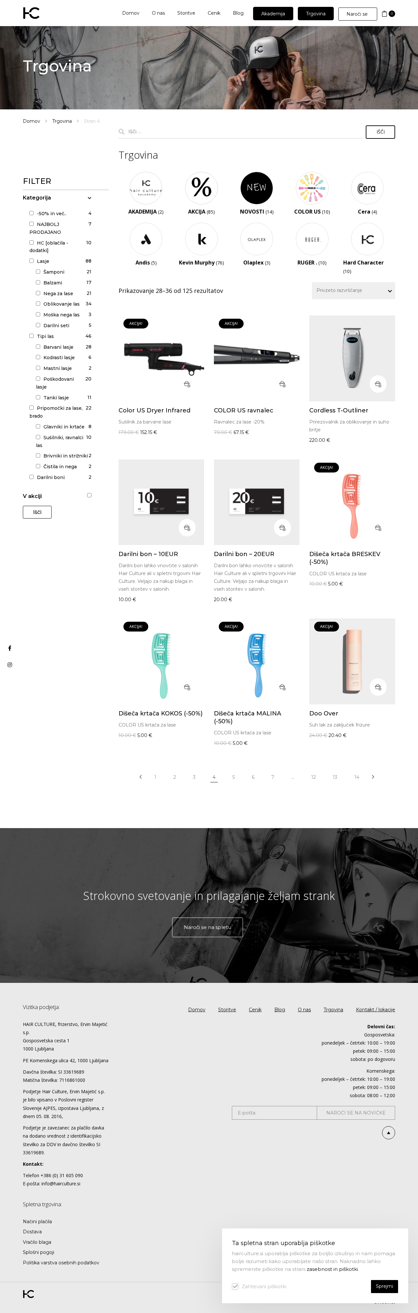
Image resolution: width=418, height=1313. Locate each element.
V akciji (32, 496)
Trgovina (62, 121)
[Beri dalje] (378, 384)
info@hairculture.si (60, 1183)
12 (313, 777)
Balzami (52, 283)
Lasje (43, 261)
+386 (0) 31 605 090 (61, 1175)
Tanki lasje (56, 398)
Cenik (255, 1010)
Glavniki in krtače (64, 427)
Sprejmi (384, 1286)
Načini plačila (37, 1222)
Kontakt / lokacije (375, 1010)
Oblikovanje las (61, 304)
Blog (279, 1010)
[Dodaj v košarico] (187, 384)
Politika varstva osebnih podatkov (61, 1263)
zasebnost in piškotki (332, 1269)
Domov (31, 121)
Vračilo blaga (37, 1242)
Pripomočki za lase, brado (56, 412)
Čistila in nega (60, 467)
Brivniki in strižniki (65, 456)
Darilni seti (56, 325)
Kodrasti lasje (59, 357)
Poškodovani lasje (55, 383)
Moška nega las (61, 315)
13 (335, 777)
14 (356, 777)
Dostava (32, 1232)
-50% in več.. (51, 213)
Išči (37, 512)
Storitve (227, 1010)
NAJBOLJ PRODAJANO (45, 228)
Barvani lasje (58, 347)
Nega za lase (58, 293)
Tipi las (45, 336)
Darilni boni (51, 477)
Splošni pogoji (38, 1252)
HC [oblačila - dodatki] (48, 247)
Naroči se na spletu (207, 927)
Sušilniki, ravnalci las (59, 441)
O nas (304, 1010)
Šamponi (53, 272)
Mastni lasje (57, 368)
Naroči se (357, 14)
